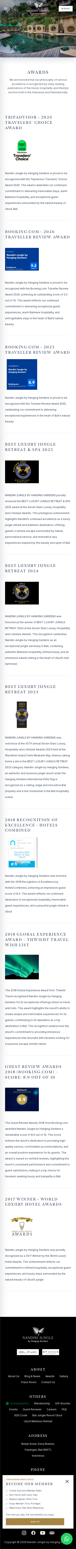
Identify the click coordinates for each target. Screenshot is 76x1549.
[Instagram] (24, 1532)
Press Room (28, 1382)
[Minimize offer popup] (67, 1481)
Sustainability (19, 1403)
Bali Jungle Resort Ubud (47, 1415)
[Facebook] (33, 1532)
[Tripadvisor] (51, 1532)
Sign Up (35, 1522)
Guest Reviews (32, 1409)
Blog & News (32, 1376)
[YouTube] (42, 1532)
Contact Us (48, 1382)
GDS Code (20, 1415)
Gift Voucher (62, 1403)
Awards (49, 1376)
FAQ (64, 1409)
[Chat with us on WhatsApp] (67, 1539)
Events (13, 1409)
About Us (13, 1376)
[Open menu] (5, 8)
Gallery (64, 1376)
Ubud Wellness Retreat (38, 1421)
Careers (52, 1409)
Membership (42, 1403)
